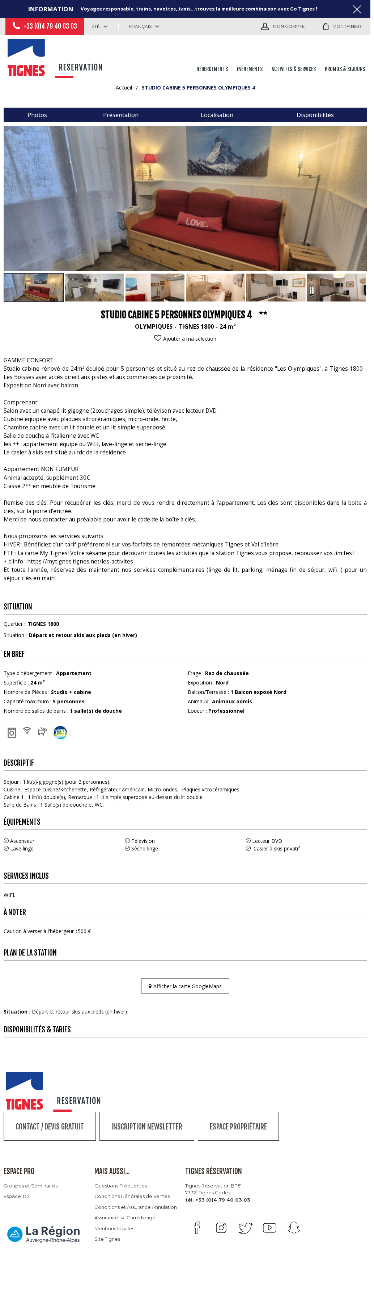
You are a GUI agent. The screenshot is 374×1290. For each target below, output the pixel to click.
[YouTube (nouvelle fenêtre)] (269, 1228)
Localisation (217, 115)
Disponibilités (315, 115)
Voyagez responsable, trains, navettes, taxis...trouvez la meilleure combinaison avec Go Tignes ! (199, 8)
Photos (37, 115)
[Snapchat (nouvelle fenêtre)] (294, 1228)
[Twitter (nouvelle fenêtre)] (245, 1228)
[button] (342, 26)
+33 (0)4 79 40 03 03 (50, 26)
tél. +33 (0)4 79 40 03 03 (217, 1200)
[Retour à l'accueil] (56, 56)
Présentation (121, 115)
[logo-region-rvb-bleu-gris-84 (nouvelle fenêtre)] (43, 1234)
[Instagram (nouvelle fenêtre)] (221, 1228)
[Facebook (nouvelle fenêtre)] (197, 1228)
